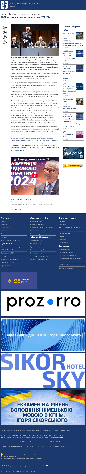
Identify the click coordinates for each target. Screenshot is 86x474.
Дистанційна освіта (36, 221)
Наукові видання (35, 243)
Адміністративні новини (33, 207)
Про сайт (39, 435)
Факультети (4, 234)
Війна (60, 262)
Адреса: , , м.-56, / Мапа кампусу (30, 437)
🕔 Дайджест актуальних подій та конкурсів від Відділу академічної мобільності (69, 88)
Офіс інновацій (6, 266)
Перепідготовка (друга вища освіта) (41, 227)
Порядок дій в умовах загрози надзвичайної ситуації (20, 454)
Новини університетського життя (47, 204)
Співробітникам (64, 242)
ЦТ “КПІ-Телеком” (7, 250)
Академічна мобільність (37, 224)
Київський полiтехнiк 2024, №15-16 (22, 199)
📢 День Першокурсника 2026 (68, 134)
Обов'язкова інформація (19, 435)
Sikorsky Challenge (64, 249)
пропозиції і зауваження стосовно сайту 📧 (33, 466)
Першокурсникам (64, 233)
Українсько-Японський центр (10, 259)
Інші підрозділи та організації (10, 240)
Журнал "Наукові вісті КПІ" (39, 259)
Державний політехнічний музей (11, 247)
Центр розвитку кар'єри (8, 262)
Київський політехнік (17, 207)
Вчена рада (4, 224)
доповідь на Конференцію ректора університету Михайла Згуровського (34, 140)
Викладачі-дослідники (66, 252)
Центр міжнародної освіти (38, 234)
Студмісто (4, 256)
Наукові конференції (36, 247)
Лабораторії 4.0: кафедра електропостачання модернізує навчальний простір (69, 103)
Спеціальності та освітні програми (70, 258)
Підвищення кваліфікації (38, 231)
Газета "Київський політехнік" (40, 256)
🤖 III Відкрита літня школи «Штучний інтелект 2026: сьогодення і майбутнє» (69, 55)
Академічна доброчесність (67, 255)
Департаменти (5, 227)
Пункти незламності (9, 456)
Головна (3, 14)
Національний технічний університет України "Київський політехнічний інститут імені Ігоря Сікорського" (23, 4)
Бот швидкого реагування (55, 446)
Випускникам (63, 239)
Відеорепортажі (30, 204)
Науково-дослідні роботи (38, 250)
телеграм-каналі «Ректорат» (33, 458)
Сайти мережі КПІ (36, 240)
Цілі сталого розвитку (66, 268)
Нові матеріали (58, 435)
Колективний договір (46, 202)
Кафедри (4, 237)
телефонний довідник (69, 442)
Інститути (4, 231)
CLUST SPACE (63, 265)
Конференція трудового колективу (21, 202)
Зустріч (36, 202)
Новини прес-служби (17, 204)
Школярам (62, 221)
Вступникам (63, 224)
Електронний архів (36, 253)
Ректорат (4, 221)
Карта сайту (48, 435)
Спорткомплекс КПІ (7, 253)
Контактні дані (5, 435)
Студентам (62, 236)
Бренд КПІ (31, 435)
